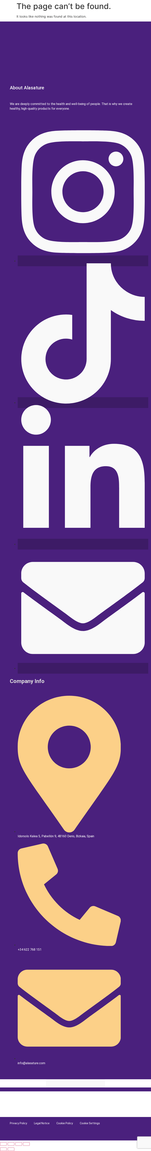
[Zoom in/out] (3, 1144)
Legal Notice (42, 1123)
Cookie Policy (64, 1123)
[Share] (18, 1144)
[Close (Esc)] (26, 1144)
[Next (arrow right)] (11, 1149)
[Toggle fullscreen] (11, 1144)
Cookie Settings (90, 1123)
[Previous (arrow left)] (3, 1149)
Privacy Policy (18, 1123)
